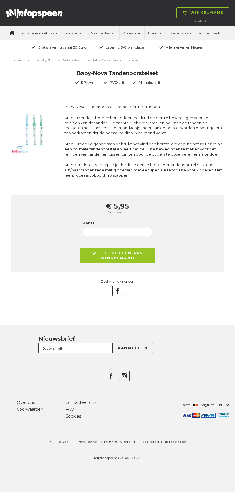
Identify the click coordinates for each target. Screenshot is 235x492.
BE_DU (46, 60)
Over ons (26, 402)
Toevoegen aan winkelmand (122, 255)
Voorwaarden (30, 409)
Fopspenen (75, 33)
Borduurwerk (209, 33)
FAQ (69, 409)
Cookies (73, 416)
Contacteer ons (80, 402)
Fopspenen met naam (40, 33)
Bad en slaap (180, 33)
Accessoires (132, 33)
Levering (121, 212)
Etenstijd (155, 33)
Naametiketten (103, 33)
